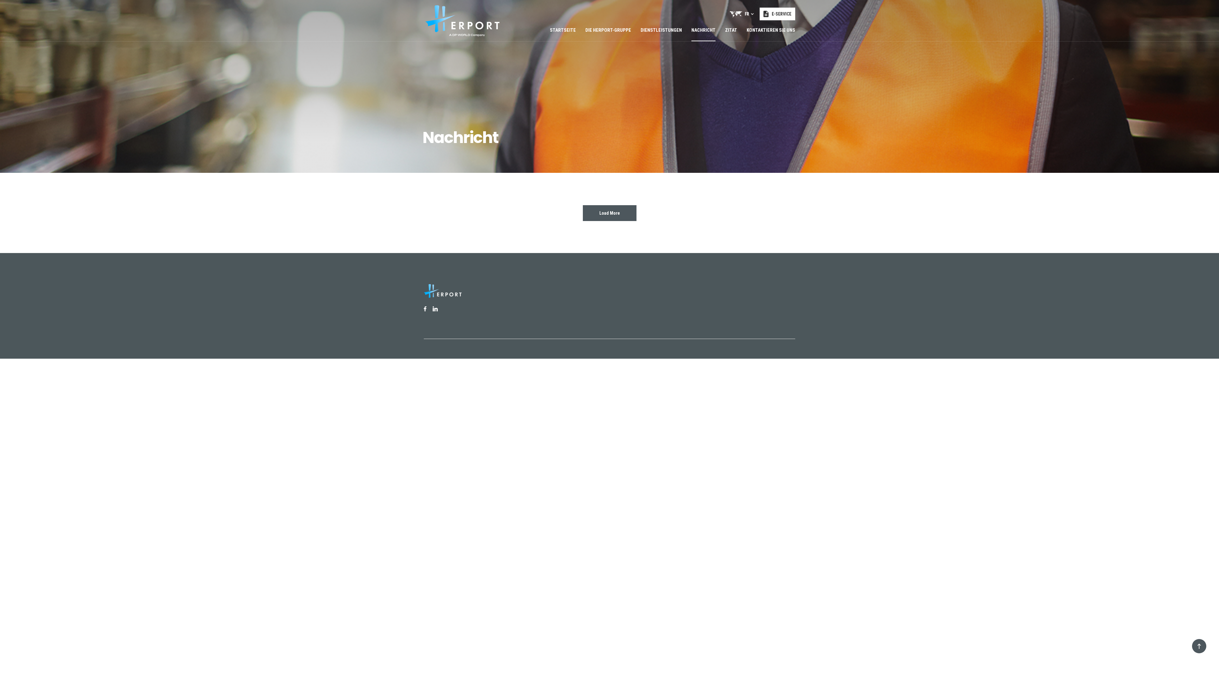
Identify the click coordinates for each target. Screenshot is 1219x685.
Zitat (731, 30)
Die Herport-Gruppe (608, 30)
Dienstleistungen (661, 30)
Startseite (563, 30)
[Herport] (462, 20)
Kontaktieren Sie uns (771, 30)
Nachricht (703, 30)
